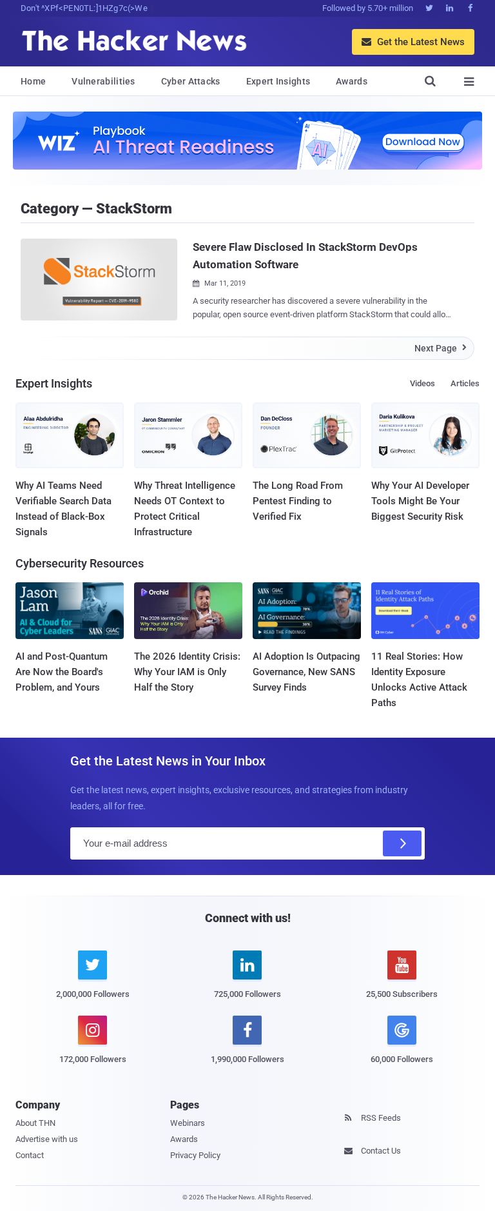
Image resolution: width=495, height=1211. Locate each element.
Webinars (187, 1123)
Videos (422, 383)
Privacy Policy (195, 1155)
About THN (35, 1123)
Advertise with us (46, 1139)
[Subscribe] (402, 843)
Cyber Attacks (190, 81)
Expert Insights (278, 81)
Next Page (440, 348)
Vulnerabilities (103, 81)
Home (33, 81)
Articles (465, 383)
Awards (351, 81)
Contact (29, 1155)
